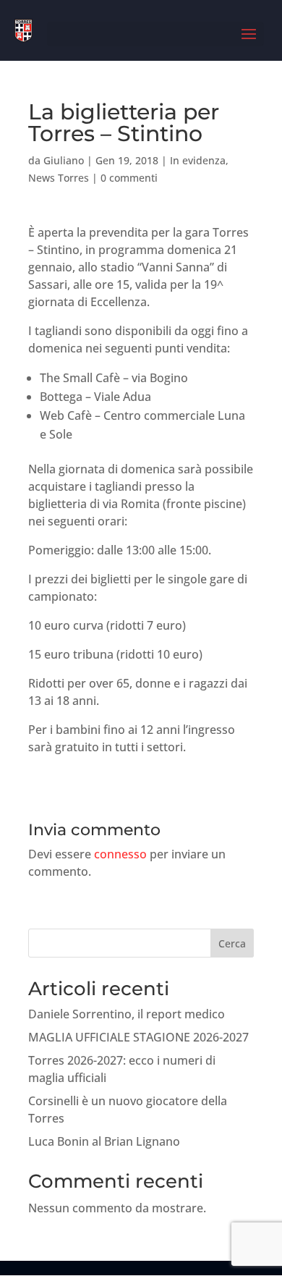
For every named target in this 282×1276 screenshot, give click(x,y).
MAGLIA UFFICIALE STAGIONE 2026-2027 (138, 1037)
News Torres (58, 178)
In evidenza (198, 160)
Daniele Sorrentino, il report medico (126, 1014)
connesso (120, 854)
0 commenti (129, 178)
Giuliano (63, 160)
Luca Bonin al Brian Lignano (104, 1141)
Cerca (232, 943)
